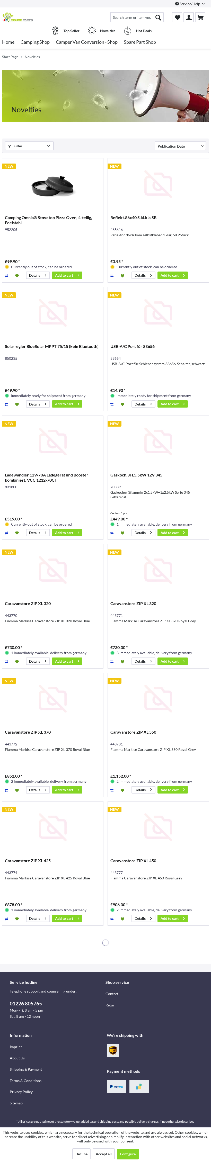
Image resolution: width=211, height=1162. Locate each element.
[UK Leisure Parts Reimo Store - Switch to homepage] (18, 17)
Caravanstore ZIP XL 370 (28, 731)
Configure (128, 1154)
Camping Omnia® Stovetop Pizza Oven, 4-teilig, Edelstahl (48, 220)
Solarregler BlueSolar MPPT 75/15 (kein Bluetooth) (52, 346)
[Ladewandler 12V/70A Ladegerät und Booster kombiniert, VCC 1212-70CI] (53, 441)
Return (111, 1005)
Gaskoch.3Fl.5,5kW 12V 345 (136, 474)
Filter (17, 146)
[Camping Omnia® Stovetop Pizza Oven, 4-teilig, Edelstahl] (53, 184)
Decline (81, 1154)
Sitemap (16, 1103)
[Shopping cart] (200, 17)
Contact (112, 994)
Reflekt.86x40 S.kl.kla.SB (133, 217)
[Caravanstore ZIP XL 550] (158, 698)
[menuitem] (137, 17)
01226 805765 (26, 1003)
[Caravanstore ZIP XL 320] (53, 570)
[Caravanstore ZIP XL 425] (53, 827)
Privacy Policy (21, 1091)
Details (34, 275)
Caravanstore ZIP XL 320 (28, 603)
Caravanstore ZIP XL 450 (133, 860)
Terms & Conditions (25, 1080)
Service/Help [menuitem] (190, 4)
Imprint (16, 1046)
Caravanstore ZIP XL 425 (28, 860)
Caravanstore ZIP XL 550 (133, 731)
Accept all (104, 1154)
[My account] (188, 17)
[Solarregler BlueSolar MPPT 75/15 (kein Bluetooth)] (53, 313)
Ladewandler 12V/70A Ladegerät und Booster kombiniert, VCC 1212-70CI (46, 477)
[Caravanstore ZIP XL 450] (158, 827)
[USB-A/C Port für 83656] (158, 313)
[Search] (158, 17)
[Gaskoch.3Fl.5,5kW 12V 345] (158, 441)
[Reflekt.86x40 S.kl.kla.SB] (158, 184)
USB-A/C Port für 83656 (132, 346)
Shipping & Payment (26, 1069)
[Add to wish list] (17, 275)
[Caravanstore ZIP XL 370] (53, 698)
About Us (17, 1058)
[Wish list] (177, 17)
